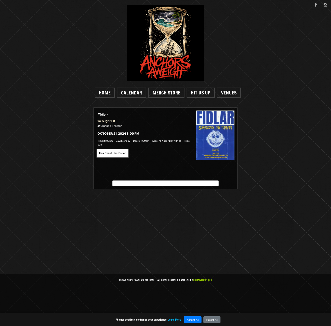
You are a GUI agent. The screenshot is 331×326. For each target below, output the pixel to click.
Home (105, 92)
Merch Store (166, 92)
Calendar (131, 92)
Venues (229, 92)
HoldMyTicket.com (202, 279)
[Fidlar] (215, 135)
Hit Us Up (201, 92)
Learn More (174, 320)
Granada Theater (111, 125)
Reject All (212, 320)
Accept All (193, 320)
